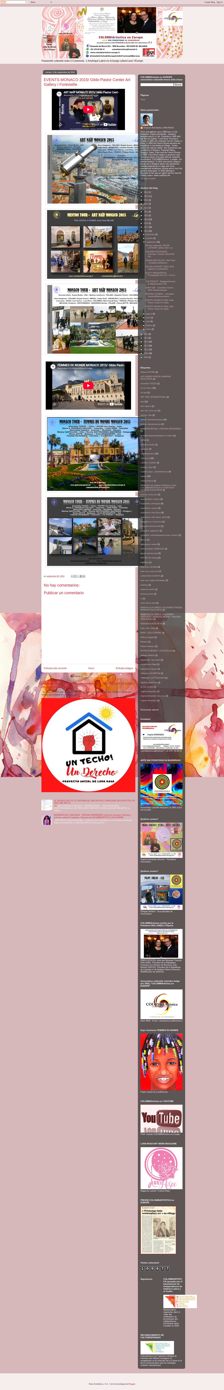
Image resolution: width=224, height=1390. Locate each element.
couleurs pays (146, 467)
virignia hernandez (148, 700)
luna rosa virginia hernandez (152, 580)
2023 (146, 204)
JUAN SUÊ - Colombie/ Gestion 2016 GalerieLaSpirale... (159, 289)
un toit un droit (146, 687)
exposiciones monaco (150, 499)
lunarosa (144, 585)
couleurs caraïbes (148, 463)
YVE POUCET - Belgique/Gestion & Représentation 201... (160, 282)
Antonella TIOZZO (148, 383)
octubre (149, 238)
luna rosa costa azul (149, 571)
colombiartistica (147, 453)
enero (149, 329)
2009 (146, 357)
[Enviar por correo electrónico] (72, 576)
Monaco (144, 642)
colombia (144, 449)
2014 (146, 338)
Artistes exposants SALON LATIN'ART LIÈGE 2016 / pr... (159, 246)
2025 (146, 196)
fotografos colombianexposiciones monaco (159, 535)
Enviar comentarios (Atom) (95, 676)
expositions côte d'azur (150, 512)
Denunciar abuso (149, 709)
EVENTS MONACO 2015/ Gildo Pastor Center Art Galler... (159, 301)
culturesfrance (146, 481)
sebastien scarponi (148, 669)
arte (142, 401)
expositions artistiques (150, 503)
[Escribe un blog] (75, 576)
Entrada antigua (124, 668)
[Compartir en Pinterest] (83, 576)
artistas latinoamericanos (151, 419)
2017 (146, 227)
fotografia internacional (150, 526)
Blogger (131, 1384)
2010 (146, 353)
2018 (146, 223)
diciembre (150, 234)
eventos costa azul (148, 494)
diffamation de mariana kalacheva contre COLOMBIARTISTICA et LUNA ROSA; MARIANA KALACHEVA (158, 487)
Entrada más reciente (55, 668)
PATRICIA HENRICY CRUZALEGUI (156, 651)
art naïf (143, 392)
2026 (146, 192)
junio (148, 317)
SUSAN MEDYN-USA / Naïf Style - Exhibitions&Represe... (160, 261)
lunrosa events (146, 594)
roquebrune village (148, 664)
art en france (146, 388)
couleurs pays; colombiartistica (154, 472)
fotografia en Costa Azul (151, 522)
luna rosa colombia (148, 567)
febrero (149, 325)
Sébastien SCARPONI (150, 673)
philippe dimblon (147, 655)
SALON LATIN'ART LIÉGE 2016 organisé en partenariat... (159, 267)
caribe (143, 440)
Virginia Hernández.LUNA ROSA (159, 128)
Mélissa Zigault (147, 637)
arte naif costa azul (148, 410)
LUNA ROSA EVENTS (150, 576)
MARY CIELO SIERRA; (151, 633)
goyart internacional (149, 553)
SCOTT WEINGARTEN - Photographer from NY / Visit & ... (160, 275)
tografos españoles (148, 682)
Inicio (91, 668)
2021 (146, 212)
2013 (146, 342)
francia (143, 540)
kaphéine (144, 562)
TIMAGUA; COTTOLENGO (152, 678)
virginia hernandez (148, 691)
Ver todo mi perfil (147, 178)
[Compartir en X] (78, 576)
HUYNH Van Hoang (149, 558)
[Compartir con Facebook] (81, 576)
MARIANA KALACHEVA (151, 624)
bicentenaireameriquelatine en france (156, 435)
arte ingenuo (145, 406)
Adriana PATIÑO (147, 372)
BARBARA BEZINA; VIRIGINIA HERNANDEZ (160, 429)
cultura (143, 476)
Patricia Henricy (147, 646)
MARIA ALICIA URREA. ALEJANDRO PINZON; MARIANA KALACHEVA (161, 608)
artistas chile (146, 415)
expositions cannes (149, 508)
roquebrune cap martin (150, 660)
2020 (146, 215)
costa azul (145, 458)
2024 (146, 200)
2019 (146, 219)
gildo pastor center (148, 544)
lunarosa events (147, 589)
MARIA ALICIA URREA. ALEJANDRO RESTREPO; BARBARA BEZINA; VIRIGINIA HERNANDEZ (160, 616)
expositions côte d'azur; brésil (153, 517)
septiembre (151, 242)
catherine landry (147, 444)
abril (148, 321)
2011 (146, 349)
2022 (146, 208)
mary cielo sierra (147, 628)
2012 (146, 346)
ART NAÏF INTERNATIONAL (153, 397)
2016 (146, 231)
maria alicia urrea (148, 603)
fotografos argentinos (149, 531)
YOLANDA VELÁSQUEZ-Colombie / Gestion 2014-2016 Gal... (159, 254)
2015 (146, 334)
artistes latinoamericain (150, 424)
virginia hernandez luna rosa (152, 696)
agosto (149, 314)
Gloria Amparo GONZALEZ (152, 549)
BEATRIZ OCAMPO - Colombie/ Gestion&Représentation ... (159, 295)
